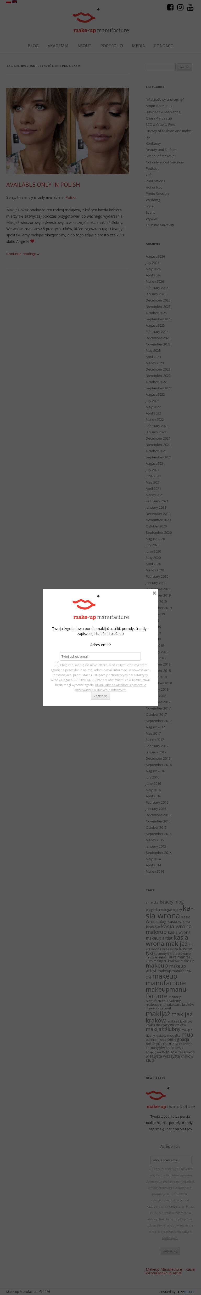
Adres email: (100, 644)
